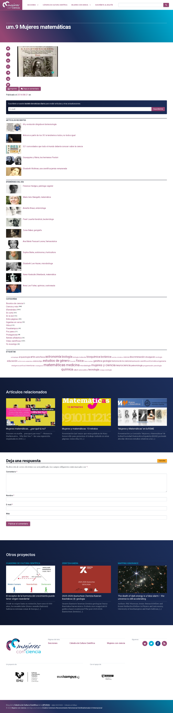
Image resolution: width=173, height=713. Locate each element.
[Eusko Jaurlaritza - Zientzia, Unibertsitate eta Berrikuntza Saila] (107, 677)
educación (12, 361)
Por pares (10, 331)
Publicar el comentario (18, 524)
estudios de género (56, 361)
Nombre (10, 495)
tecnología (93, 369)
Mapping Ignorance (128, 563)
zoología (108, 370)
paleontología (136, 365)
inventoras (30, 366)
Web (8, 514)
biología (67, 356)
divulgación (150, 357)
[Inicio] (11, 5)
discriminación (137, 356)
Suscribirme (158, 109)
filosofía (72, 361)
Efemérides (11, 309)
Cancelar (162, 461)
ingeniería (162, 361)
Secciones (52, 643)
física (80, 361)
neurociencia (123, 365)
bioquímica (93, 356)
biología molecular (79, 357)
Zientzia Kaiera (70, 563)
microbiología (85, 366)
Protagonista (11, 334)
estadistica (29, 361)
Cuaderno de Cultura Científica (23, 563)
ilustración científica (139, 361)
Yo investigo (11, 344)
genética (97, 360)
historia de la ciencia (121, 361)
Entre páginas (12, 319)
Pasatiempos (12, 328)
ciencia (126, 357)
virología (102, 370)
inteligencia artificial (19, 366)
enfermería (21, 361)
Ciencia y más (12, 306)
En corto (9, 313)
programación (148, 366)
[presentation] (86, 127)
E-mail (9, 505)
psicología (157, 366)
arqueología (24, 357)
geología (107, 361)
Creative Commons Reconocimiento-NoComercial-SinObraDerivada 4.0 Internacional (72, 708)
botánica (106, 356)
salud (76, 370)
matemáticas (54, 365)
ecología (159, 357)
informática (153, 361)
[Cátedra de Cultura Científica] (28, 677)
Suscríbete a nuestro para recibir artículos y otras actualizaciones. (44, 104)
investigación (39, 366)
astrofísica (40, 357)
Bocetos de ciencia (14, 303)
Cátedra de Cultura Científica (82, 643)
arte (33, 356)
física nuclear (88, 361)
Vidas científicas (13, 341)
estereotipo (37, 361)
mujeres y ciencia (103, 365)
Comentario (11, 472)
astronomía (53, 356)
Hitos (8, 325)
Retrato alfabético (14, 338)
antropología (14, 357)
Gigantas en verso (14, 322)
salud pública (83, 370)
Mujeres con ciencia (116, 643)
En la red (10, 316)
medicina (73, 365)
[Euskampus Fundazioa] (68, 677)
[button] (8, 48)
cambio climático (117, 357)
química (67, 369)
